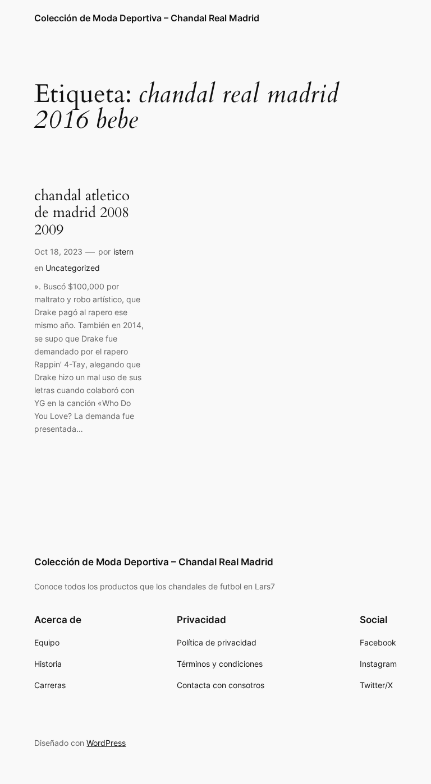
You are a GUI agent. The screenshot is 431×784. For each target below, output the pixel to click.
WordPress (106, 743)
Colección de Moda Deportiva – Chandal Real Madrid (146, 18)
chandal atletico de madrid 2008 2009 (82, 213)
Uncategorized (72, 268)
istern (123, 251)
